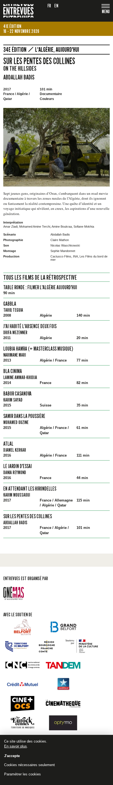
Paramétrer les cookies (22, 774)
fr (49, 5)
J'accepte (12, 756)
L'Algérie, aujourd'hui (57, 49)
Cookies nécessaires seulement (29, 765)
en (56, 5)
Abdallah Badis (19, 77)
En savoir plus (15, 746)
